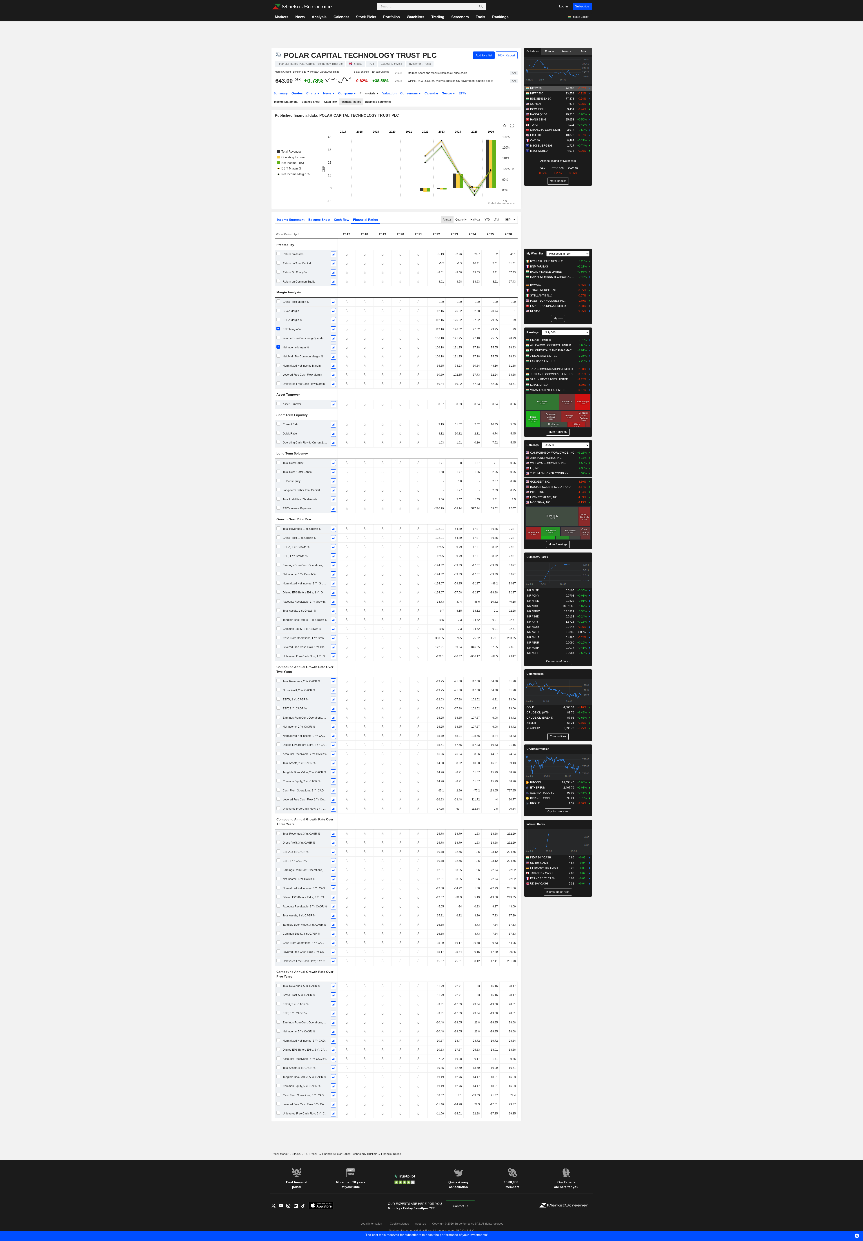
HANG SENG (538, 119)
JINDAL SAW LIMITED (544, 355)
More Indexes (558, 181)
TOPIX (534, 124)
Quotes (297, 93)
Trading (437, 17)
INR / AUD (533, 626)
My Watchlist (535, 253)
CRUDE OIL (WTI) (538, 712)
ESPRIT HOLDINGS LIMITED (548, 305)
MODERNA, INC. (540, 502)
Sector (447, 93)
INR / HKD (533, 600)
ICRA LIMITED (539, 384)
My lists (558, 318)
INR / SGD (533, 616)
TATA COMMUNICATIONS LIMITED (551, 369)
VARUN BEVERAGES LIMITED (549, 379)
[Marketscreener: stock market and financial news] (301, 6)
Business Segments (378, 101)
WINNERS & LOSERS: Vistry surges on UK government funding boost (450, 80)
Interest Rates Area (557, 891)
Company (346, 93)
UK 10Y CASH (539, 883)
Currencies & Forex (558, 661)
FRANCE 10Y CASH (542, 878)
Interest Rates (536, 824)
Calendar (341, 17)
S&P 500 (535, 103)
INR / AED (533, 632)
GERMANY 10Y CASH (544, 868)
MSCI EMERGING (541, 145)
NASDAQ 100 (538, 114)
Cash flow (330, 101)
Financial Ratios (351, 101)
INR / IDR (532, 606)
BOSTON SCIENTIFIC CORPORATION (552, 486)
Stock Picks (366, 17)
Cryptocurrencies (538, 749)
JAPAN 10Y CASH (541, 873)
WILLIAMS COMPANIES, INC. (548, 463)
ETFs (463, 93)
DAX (542, 168)
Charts (311, 93)
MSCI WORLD (539, 150)
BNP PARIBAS (539, 266)
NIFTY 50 (536, 88)
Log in (563, 6)
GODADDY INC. (540, 481)
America (566, 51)
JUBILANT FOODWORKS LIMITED (551, 374)
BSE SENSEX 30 (540, 98)
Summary (281, 93)
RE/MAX (535, 311)
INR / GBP (533, 647)
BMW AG (535, 285)
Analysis (319, 17)
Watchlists (415, 17)
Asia (583, 51)
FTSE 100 (536, 135)
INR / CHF (533, 653)
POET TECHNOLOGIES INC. (547, 300)
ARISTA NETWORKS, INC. (546, 457)
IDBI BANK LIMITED (542, 361)
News (300, 17)
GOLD (530, 707)
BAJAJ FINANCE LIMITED (546, 271)
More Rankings (558, 431)
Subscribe (582, 6)
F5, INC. (535, 468)
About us (420, 1223)
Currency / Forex (537, 557)
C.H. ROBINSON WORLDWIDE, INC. (552, 452)
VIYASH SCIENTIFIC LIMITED (548, 390)
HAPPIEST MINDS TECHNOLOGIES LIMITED (552, 277)
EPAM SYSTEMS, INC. (544, 497)
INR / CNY (533, 595)
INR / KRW (533, 611)
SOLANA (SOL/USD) (542, 792)
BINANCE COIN (540, 798)
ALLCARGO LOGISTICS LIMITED (550, 345)
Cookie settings (399, 1223)
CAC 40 (535, 140)
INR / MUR (533, 637)
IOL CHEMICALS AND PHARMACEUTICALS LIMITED (552, 350)
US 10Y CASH (539, 862)
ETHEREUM (537, 787)
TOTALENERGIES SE (543, 290)
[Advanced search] (481, 6)
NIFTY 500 (536, 93)
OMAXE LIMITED (540, 340)
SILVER (531, 722)
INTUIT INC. (537, 492)
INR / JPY (532, 621)
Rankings (500, 17)
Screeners (460, 17)
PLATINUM (533, 728)
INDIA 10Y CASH (540, 857)
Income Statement (286, 101)
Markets (281, 17)
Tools (480, 17)
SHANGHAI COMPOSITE (545, 129)
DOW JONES (538, 109)
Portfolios (391, 17)
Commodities (535, 673)
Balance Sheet (311, 101)
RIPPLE (535, 803)
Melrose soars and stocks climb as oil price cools (437, 73)
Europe (549, 51)
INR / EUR (533, 642)
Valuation (389, 93)
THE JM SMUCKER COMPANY (549, 473)
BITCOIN (535, 782)
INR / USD (533, 590)
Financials (368, 93)
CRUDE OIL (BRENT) (540, 717)
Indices (534, 51)
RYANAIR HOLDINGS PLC (546, 261)
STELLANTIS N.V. (541, 295)
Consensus (409, 93)
